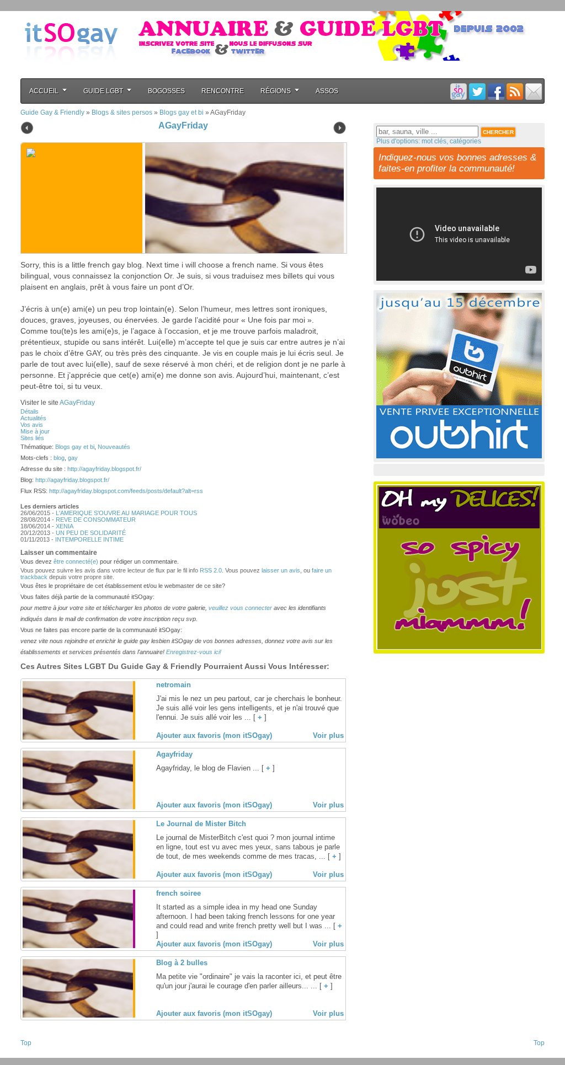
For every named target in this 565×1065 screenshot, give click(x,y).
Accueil (43, 91)
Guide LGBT (103, 91)
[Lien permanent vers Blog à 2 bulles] (78, 1015)
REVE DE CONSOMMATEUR (96, 519)
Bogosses (166, 91)
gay (73, 457)
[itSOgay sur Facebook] (496, 91)
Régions (275, 91)
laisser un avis (281, 570)
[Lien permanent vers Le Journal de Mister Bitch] (78, 876)
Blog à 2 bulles (181, 963)
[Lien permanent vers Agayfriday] (78, 807)
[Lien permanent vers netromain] (78, 737)
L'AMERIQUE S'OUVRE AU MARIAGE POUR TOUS (126, 513)
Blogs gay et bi (181, 112)
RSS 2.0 (211, 570)
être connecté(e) (76, 561)
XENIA (64, 526)
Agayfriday (174, 754)
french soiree (178, 893)
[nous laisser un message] (533, 91)
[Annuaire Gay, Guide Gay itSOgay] (71, 72)
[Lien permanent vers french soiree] (78, 946)
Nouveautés (114, 446)
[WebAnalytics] (42, 1054)
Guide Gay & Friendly (52, 112)
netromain (173, 685)
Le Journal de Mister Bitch (201, 824)
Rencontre (222, 91)
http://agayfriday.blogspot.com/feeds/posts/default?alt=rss (126, 491)
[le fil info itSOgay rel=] (515, 91)
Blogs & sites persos (122, 112)
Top (25, 1043)
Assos (327, 91)
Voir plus (328, 735)
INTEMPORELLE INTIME (89, 539)
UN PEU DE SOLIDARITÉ (91, 532)
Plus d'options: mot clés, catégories (428, 141)
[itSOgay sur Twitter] (477, 91)
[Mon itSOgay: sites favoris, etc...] (458, 91)
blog (59, 457)
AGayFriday (183, 125)
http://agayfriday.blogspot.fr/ (104, 468)
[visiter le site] (241, 198)
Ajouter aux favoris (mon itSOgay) (214, 735)
